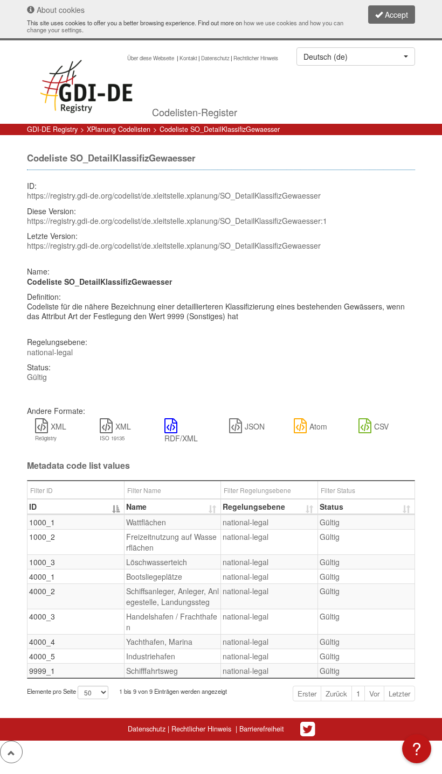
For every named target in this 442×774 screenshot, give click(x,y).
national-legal (50, 352)
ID (33, 506)
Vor (374, 693)
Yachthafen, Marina (159, 641)
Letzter (399, 693)
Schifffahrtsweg (152, 670)
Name (136, 506)
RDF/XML (181, 438)
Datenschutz (215, 58)
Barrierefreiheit (261, 729)
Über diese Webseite (151, 58)
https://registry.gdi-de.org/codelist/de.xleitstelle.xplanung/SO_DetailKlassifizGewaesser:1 (177, 220)
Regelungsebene (254, 506)
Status (331, 506)
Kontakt (188, 58)
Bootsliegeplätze (154, 576)
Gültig (37, 376)
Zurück (336, 693)
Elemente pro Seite (52, 691)
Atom (318, 426)
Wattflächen (146, 522)
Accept (395, 14)
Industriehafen (150, 656)
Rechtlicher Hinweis (255, 58)
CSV (381, 426)
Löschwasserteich (156, 562)
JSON (255, 426)
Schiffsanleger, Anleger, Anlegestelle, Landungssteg (172, 596)
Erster (307, 693)
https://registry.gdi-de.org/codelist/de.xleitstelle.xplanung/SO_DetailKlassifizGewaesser (174, 195)
